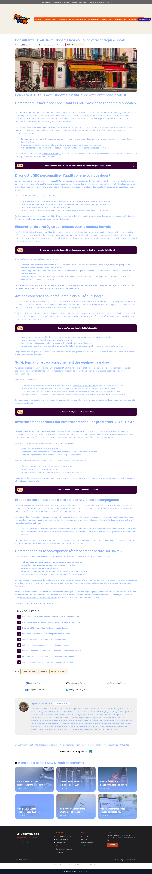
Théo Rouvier (61, 703)
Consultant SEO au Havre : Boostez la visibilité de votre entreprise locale (50, 617)
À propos (84, 836)
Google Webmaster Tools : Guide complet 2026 (112, 810)
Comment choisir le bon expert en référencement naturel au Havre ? (48, 662)
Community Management (77, 19)
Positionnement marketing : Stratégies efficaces (72, 810)
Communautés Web (120, 19)
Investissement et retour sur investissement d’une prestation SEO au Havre (52, 651)
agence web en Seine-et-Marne (90, 865)
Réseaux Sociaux (93, 19)
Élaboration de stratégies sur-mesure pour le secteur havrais (46, 634)
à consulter (48, 603)
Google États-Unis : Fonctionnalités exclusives (113, 783)
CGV (80, 872)
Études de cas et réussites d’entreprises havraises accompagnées (48, 656)
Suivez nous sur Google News (73, 751)
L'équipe (84, 839)
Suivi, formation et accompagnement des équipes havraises (45, 645)
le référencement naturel (84, 385)
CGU (86, 872)
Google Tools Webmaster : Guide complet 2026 (71, 783)
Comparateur (143, 19)
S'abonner (112, 844)
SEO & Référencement (35, 19)
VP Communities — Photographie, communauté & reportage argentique (63, 2)
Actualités (132, 19)
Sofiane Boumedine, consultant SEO (70, 865)
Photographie (62, 19)
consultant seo (28, 671)
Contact (84, 846)
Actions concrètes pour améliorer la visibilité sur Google (44, 639)
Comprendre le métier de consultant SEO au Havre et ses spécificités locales (52, 622)
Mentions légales (120, 860)
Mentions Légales (70, 872)
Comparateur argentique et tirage (101, 2)
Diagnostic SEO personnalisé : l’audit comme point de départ (45, 628)
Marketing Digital (50, 19)
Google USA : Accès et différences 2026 (26, 810)
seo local (43, 671)
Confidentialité (131, 860)
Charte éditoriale (87, 843)
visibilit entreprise (59, 671)
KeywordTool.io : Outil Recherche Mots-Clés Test (30, 783)
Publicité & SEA (106, 19)
